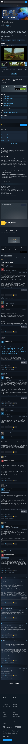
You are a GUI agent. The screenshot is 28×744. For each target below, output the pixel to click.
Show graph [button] (23, 251)
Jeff (5, 522)
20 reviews (12, 552)
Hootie (5, 456)
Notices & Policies (6, 718)
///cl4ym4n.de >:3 (8, 485)
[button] (3, 5)
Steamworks (5, 704)
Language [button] (20, 247)
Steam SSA (5, 702)
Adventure (8, 40)
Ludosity (7, 24)
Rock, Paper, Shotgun (5, 152)
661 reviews (12, 374)
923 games (6, 303)
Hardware (15, 704)
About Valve (15, 699)
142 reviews (6, 523)
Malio (5, 409)
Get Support (15, 718)
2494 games (6, 552)
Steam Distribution (6, 706)
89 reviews (12, 266)
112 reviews (12, 303)
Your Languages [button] (8, 255)
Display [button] (16, 249)
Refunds (4, 723)
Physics (19, 40)
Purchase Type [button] (12, 247)
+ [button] (23, 40)
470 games (6, 434)
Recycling (15, 706)
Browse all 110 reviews (14, 683)
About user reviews (4, 232)
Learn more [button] (23, 124)
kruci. (5, 337)
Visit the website (4, 137)
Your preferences (12, 232)
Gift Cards (5, 708)
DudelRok (6, 301)
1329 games (6, 266)
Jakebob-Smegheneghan (9, 432)
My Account (15, 721)
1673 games (6, 457)
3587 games (6, 374)
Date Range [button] (3, 249)
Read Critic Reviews (12, 223)
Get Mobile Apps (7, 740)
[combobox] (14, 2)
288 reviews (12, 457)
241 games (6, 410)
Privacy (4, 714)
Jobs (14, 702)
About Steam (5, 699)
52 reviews (6, 486)
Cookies (4, 721)
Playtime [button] (10, 249)
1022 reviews (12, 338)
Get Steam (15, 714)
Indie (2, 40)
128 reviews (12, 434)
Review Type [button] (3, 247)
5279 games (6, 338)
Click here (15, 80)
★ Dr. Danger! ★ (7, 550)
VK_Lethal (6, 373)
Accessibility (5, 716)
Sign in (2, 69)
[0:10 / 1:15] (14, 54)
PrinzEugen (6, 265)
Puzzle (14, 40)
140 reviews (12, 410)
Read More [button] (23, 289)
